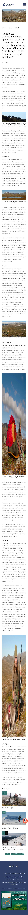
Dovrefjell (7, 853)
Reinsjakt (17, 853)
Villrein (22, 853)
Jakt (12, 853)
